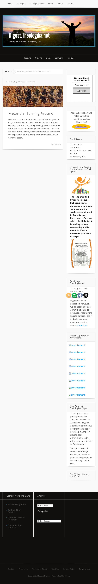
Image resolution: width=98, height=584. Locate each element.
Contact (11, 569)
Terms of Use (84, 569)
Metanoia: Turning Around (30, 113)
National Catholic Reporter (16, 518)
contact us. (82, 325)
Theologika (23, 569)
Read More (55, 145)
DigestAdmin (19, 82)
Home (10, 71)
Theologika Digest (39, 569)
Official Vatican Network (15, 526)
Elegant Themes (44, 576)
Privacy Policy (69, 569)
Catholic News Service (15, 511)
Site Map (55, 569)
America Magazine (17, 504)
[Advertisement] (49, 550)
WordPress (65, 576)
